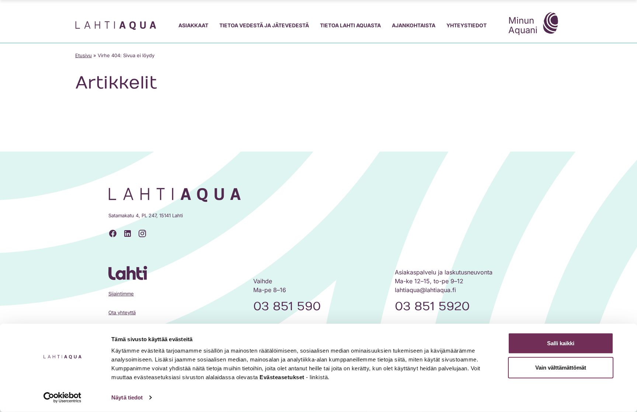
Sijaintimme (121, 294)
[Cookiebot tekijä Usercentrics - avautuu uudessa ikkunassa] (62, 397)
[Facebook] (112, 233)
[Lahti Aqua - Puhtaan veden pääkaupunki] (115, 25)
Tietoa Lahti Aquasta (350, 25)
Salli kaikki (560, 343)
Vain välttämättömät (560, 367)
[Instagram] (142, 233)
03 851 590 (287, 307)
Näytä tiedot (127, 397)
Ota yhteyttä (122, 312)
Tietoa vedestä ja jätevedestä (264, 25)
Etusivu (83, 55)
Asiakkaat (193, 25)
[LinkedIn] (127, 233)
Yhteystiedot (466, 25)
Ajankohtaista (413, 25)
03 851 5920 (432, 307)
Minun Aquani (522, 25)
